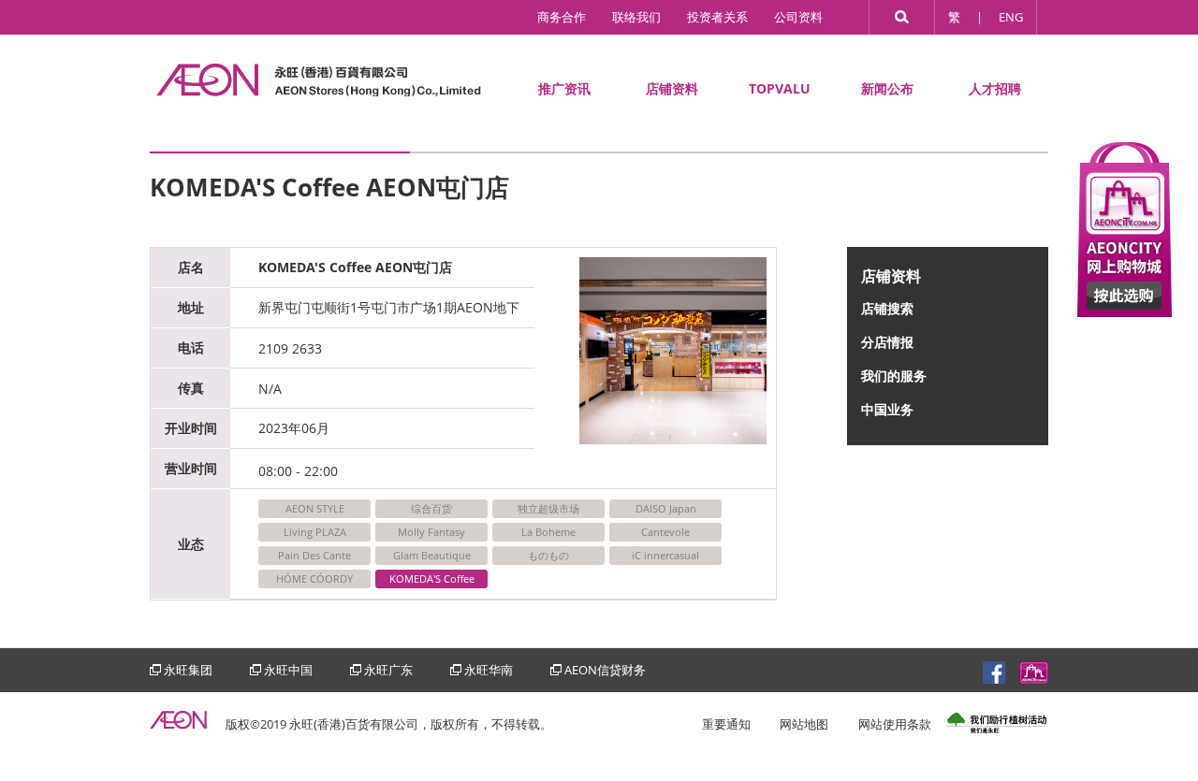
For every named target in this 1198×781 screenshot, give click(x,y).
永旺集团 (188, 669)
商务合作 (561, 16)
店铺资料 (672, 88)
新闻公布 (887, 88)
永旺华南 (488, 669)
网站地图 (804, 724)
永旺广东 (388, 669)
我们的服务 (894, 375)
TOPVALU (780, 88)
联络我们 (636, 16)
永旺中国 (288, 669)
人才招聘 (995, 88)
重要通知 (726, 724)
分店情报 (887, 342)
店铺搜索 (887, 308)
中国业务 (887, 409)
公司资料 (798, 16)
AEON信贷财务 (605, 669)
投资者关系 (717, 16)
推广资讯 (564, 88)
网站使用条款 (894, 724)
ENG (1011, 16)
